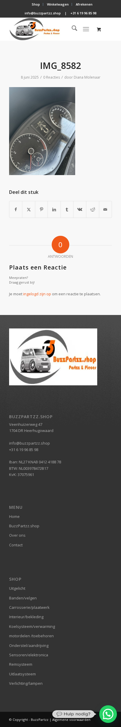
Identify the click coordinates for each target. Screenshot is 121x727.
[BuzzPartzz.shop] (50, 29)
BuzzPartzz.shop (24, 525)
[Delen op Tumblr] (67, 209)
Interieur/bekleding (26, 616)
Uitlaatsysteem (22, 674)
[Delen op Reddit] (92, 209)
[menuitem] (36, 4)
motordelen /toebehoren (31, 635)
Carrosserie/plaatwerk (29, 607)
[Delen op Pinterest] (41, 209)
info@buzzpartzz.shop (43, 13)
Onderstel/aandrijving (28, 645)
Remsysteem (20, 664)
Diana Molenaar (87, 77)
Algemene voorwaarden (71, 719)
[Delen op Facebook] (15, 209)
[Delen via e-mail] (105, 209)
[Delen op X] (28, 209)
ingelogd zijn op (37, 293)
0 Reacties (51, 77)
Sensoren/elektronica (28, 654)
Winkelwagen (58, 4)
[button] (108, 714)
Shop (36, 4)
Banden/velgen (23, 598)
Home (14, 516)
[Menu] (86, 29)
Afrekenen (84, 4)
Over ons (17, 535)
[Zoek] (71, 29)
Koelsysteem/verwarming (32, 626)
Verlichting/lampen (26, 683)
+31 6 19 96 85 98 (83, 13)
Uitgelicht (17, 588)
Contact (16, 545)
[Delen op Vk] (79, 209)
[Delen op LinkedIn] (54, 209)
